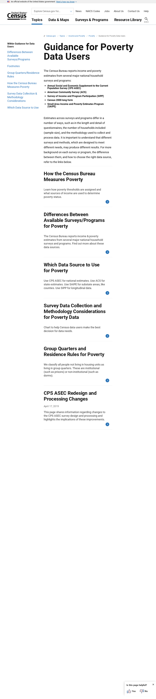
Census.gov (51, 36)
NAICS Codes (93, 11)
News (79, 11)
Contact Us (134, 11)
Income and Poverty (77, 36)
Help (146, 11)
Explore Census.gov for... (47, 11)
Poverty (92, 36)
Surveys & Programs (91, 20)
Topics (37, 20)
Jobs (107, 11)
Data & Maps (58, 20)
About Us (119, 11)
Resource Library (128, 20)
